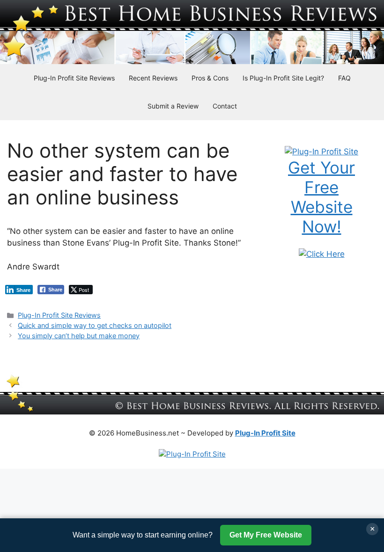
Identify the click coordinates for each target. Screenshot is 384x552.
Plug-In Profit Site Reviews (74, 78)
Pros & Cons (210, 78)
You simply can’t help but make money (79, 336)
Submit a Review (173, 106)
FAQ (344, 78)
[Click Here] (322, 254)
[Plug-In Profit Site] (321, 151)
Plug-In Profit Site (265, 433)
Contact (225, 106)
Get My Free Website (265, 535)
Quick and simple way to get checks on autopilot (94, 325)
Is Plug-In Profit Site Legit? (283, 78)
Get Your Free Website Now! (321, 197)
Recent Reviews (153, 78)
